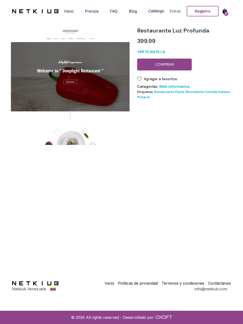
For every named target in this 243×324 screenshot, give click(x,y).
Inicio (109, 283)
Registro (202, 11)
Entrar (175, 11)
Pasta (179, 92)
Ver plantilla (151, 51)
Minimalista (194, 92)
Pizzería (143, 97)
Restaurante (164, 92)
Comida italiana (217, 92)
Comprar (164, 64)
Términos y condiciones (183, 283)
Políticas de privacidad (138, 283)
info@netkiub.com (211, 289)
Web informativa (174, 86)
